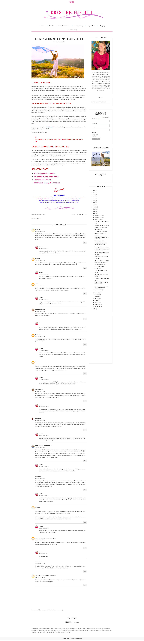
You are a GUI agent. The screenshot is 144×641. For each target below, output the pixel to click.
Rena (36, 362)
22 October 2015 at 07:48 (43, 466)
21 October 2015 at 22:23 (40, 336)
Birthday (94, 132)
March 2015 (97, 302)
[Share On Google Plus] (85, 215)
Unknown (37, 229)
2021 (94, 200)
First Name (94, 123)
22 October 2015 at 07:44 (43, 350)
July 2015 (97, 294)
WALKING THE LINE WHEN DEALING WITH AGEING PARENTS (101, 233)
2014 (94, 308)
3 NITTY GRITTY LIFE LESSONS (102, 260)
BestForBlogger (79, 638)
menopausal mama (40, 309)
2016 (94, 211)
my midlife (38, 218)
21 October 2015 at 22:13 (40, 311)
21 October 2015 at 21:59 (40, 285)
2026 (94, 190)
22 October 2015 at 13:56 (40, 539)
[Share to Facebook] (77, 215)
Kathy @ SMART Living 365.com (43, 445)
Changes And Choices (42, 180)
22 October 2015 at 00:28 (40, 420)
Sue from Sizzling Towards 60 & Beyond (45, 538)
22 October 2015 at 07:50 (43, 495)
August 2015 (97, 292)
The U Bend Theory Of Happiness (47, 183)
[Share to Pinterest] (83, 215)
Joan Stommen (39, 389)
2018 (94, 207)
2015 (94, 213)
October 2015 (98, 219)
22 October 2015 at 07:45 (43, 379)
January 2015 (98, 306)
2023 (94, 196)
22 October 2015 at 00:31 (40, 478)
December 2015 (98, 215)
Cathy (36, 284)
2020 (94, 203)
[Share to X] (80, 215)
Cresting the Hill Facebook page (45, 198)
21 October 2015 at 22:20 (43, 299)
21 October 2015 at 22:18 (43, 248)
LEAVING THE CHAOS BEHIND (102, 225)
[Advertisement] (101, 338)
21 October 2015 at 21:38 (40, 231)
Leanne (41, 246)
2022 (94, 198)
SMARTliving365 (50, 127)
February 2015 (98, 304)
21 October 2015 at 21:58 (40, 260)
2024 (94, 194)
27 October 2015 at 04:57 (40, 563)
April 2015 (97, 300)
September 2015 (98, 290)
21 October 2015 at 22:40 (40, 391)
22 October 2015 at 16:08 (43, 528)
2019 (94, 205)
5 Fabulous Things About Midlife (46, 176)
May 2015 (97, 298)
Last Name (94, 128)
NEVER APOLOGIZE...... (100, 241)
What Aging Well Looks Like (44, 173)
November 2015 (98, 217)
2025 (94, 192)
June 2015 (97, 296)
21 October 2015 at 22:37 (40, 363)
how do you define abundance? (102, 247)
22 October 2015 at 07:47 (43, 435)
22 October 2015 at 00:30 (40, 447)
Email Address (96, 119)
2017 (94, 209)
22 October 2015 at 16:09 (43, 553)
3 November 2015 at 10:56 (40, 577)
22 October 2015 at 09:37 (40, 509)
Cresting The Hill (72, 12)
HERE (68, 200)
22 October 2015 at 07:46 (43, 406)
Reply (85, 242)
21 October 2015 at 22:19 (43, 274)
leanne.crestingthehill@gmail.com (74, 198)
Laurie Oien (38, 418)
